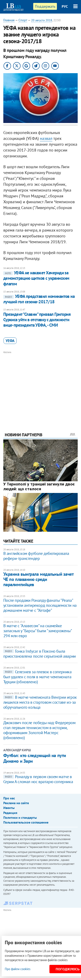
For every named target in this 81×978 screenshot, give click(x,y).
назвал (46, 138)
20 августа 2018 (41, 20)
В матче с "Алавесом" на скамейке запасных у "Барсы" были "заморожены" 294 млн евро (37, 630)
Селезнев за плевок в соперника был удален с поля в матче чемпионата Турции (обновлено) (37, 677)
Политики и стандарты (20, 817)
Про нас (9, 798)
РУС (65, 6)
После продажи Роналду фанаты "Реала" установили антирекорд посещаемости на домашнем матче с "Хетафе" (40, 605)
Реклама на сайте (16, 803)
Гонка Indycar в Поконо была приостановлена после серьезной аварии (39, 653)
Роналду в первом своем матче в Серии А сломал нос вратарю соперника (38, 779)
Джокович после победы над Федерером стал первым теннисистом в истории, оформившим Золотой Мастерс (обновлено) (39, 730)
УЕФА (10, 340)
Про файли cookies (17, 969)
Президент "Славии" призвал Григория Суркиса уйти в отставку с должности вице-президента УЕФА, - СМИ (37, 319)
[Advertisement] (40, 386)
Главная (9, 20)
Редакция (10, 813)
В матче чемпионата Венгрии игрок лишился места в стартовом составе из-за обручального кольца (40, 702)
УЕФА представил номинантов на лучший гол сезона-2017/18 (39, 299)
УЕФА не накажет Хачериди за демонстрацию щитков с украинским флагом (36, 278)
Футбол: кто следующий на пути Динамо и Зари (34, 758)
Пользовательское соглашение (25, 822)
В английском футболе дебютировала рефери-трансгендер (36, 556)
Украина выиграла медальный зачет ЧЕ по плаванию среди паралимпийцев (38, 579)
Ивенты (9, 808)
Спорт (22, 20)
